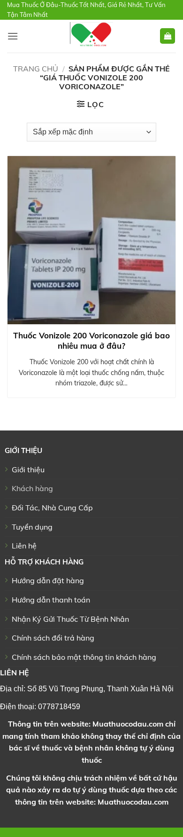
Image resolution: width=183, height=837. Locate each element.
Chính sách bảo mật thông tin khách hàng (84, 657)
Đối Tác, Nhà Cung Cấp (52, 507)
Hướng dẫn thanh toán (51, 599)
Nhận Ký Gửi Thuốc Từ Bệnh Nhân (70, 619)
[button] (12, 35)
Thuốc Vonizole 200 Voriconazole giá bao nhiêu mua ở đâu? (91, 340)
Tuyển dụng (32, 527)
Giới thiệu (28, 469)
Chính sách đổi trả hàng (53, 637)
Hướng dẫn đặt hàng (48, 580)
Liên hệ (24, 545)
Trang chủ (35, 68)
